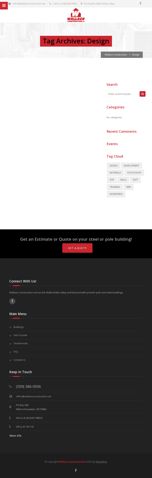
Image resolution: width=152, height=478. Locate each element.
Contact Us (20, 359)
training (115, 187)
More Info (15, 435)
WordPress (116, 194)
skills (123, 179)
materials (115, 172)
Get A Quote (77, 248)
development (131, 165)
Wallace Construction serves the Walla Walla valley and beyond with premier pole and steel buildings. (66, 292)
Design (114, 165)
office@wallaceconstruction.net (29, 3)
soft (135, 179)
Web (128, 187)
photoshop (134, 172)
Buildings (19, 327)
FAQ (16, 351)
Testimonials (21, 343)
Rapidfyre (101, 461)
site (112, 179)
